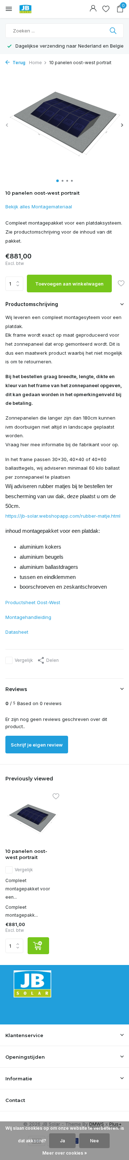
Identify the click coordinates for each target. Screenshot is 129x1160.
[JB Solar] (37, 9)
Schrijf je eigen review (37, 745)
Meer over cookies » (64, 1153)
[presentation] (7, 125)
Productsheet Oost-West (32, 602)
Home (35, 62)
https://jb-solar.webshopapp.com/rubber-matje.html (62, 516)
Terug (18, 62)
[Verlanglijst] (106, 9)
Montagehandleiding (28, 617)
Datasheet (16, 632)
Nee (94, 1140)
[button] (57, 181)
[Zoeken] (113, 30)
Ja (62, 1140)
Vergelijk (24, 660)
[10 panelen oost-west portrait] (32, 818)
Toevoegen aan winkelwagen (69, 284)
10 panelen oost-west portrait (26, 854)
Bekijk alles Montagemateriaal (38, 206)
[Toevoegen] (38, 945)
